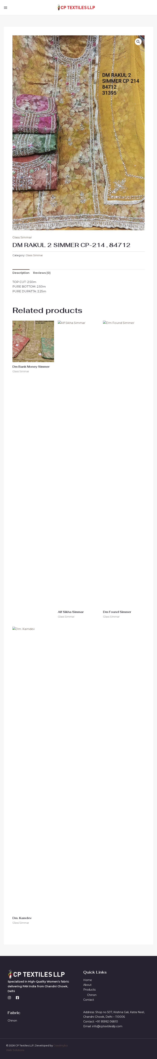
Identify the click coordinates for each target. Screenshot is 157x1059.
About (87, 985)
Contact (88, 999)
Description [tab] (20, 273)
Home (87, 980)
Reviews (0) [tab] (42, 273)
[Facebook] (17, 997)
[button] (138, 41)
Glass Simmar (22, 237)
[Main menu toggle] (5, 7)
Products (89, 989)
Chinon (91, 995)
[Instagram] (9, 997)
